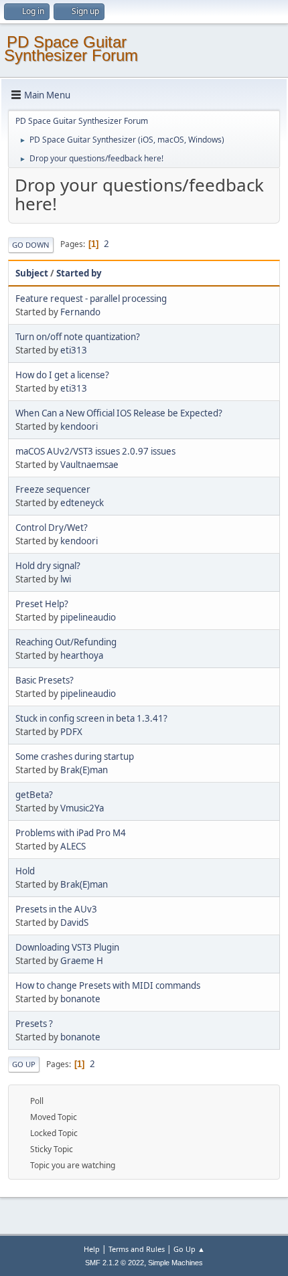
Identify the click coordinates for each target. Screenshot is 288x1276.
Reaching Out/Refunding (66, 642)
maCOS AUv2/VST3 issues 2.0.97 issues (95, 451)
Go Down (31, 245)
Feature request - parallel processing (91, 299)
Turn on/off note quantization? (77, 337)
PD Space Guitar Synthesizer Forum (71, 48)
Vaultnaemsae (89, 465)
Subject (31, 273)
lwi (65, 579)
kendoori (79, 426)
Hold (25, 871)
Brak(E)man (84, 770)
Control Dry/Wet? (51, 528)
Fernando (80, 312)
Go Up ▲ (189, 1249)
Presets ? (34, 1024)
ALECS (73, 846)
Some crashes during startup (74, 756)
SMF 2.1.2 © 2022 (114, 1263)
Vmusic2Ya (82, 808)
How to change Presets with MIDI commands (107, 985)
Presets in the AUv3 (56, 909)
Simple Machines (175, 1263)
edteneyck (82, 503)
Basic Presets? (44, 680)
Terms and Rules (137, 1249)
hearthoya (81, 655)
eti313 (73, 350)
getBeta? (34, 795)
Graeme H (81, 961)
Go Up (23, 1064)
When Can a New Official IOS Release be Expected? (118, 413)
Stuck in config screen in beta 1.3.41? (91, 718)
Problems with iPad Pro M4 (70, 833)
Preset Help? (41, 604)
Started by (79, 273)
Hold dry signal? (47, 566)
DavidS (74, 922)
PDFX (71, 732)
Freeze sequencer (52, 489)
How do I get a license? (62, 375)
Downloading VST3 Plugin (67, 947)
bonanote (80, 999)
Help (92, 1249)
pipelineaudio (88, 617)
